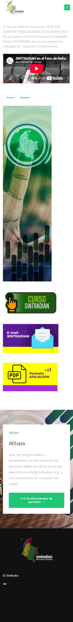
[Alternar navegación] (4, 584)
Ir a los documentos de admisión (37, 500)
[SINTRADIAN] (14, 8)
